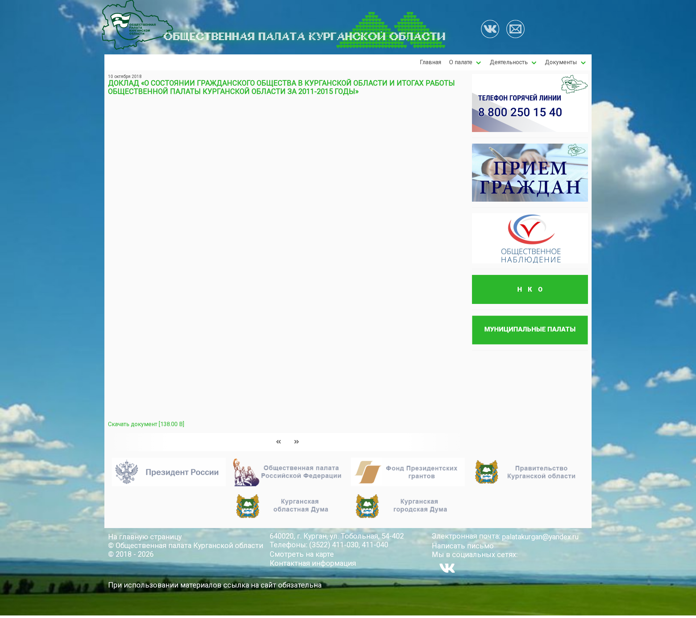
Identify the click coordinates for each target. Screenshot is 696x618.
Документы (561, 62)
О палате (460, 62)
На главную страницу (145, 536)
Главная (430, 62)
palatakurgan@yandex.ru (540, 536)
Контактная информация (313, 563)
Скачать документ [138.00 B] (146, 424)
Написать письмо (463, 545)
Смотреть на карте (302, 554)
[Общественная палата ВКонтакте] (490, 30)
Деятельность (509, 62)
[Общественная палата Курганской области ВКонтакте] (447, 568)
